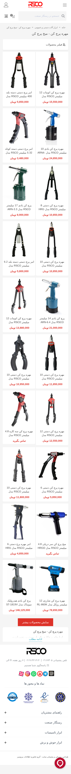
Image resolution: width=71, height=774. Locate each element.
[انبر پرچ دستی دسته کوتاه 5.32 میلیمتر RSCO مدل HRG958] (19, 126)
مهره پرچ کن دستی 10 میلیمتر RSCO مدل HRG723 (52, 378)
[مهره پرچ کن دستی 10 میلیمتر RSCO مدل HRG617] (19, 352)
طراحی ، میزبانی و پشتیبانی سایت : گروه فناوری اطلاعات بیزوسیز (42, 757)
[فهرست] (64, 4)
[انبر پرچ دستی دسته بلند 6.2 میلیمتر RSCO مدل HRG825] (19, 239)
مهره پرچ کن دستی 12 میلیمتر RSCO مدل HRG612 (52, 435)
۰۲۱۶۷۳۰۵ (47, 660)
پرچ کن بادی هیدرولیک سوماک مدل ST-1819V (19, 602)
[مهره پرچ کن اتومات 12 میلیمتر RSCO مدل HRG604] (52, 70)
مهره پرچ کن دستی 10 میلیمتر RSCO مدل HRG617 (19, 378)
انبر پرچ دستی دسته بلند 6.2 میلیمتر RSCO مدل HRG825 (19, 265)
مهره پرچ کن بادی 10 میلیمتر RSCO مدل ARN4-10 (52, 152)
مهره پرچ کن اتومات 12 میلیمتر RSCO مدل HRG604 (52, 96)
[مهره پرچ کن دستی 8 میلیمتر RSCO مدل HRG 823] (52, 183)
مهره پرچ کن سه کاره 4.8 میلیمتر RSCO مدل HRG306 (19, 435)
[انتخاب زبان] (6, 16)
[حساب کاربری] (6, 4)
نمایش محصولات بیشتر (35, 622)
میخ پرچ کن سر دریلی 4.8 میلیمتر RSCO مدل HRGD (52, 546)
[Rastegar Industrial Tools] (35, 5)
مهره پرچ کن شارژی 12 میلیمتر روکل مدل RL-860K (52, 602)
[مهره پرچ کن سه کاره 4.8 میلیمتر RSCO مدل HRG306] (19, 409)
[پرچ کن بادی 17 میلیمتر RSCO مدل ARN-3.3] (19, 183)
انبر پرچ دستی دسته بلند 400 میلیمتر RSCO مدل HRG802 (19, 96)
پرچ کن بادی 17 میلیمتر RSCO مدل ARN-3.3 (19, 207)
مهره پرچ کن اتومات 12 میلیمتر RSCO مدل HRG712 (19, 322)
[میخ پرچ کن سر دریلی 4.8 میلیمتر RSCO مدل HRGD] (52, 522)
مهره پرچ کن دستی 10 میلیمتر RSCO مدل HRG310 (19, 491)
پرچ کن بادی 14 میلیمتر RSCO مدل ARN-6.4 (52, 320)
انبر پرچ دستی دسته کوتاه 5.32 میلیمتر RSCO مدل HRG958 (19, 152)
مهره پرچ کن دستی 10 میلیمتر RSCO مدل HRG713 (52, 265)
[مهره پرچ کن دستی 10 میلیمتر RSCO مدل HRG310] (19, 465)
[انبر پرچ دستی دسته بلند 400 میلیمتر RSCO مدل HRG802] (19, 70)
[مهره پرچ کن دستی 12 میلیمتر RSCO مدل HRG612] (52, 409)
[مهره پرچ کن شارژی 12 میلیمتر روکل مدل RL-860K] (52, 578)
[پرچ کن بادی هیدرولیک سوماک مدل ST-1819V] (19, 578)
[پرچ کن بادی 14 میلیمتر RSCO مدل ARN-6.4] (52, 296)
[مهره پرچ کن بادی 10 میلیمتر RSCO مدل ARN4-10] (52, 126)
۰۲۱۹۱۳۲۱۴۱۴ (32, 660)
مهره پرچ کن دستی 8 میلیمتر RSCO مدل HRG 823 (52, 209)
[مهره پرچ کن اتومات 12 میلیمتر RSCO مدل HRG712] (19, 296)
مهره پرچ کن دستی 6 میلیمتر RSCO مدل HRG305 (52, 491)
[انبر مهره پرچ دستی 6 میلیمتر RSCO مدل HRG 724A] (19, 522)
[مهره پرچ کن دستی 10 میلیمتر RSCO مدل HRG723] (52, 352)
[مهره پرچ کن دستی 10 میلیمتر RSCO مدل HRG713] (52, 239)
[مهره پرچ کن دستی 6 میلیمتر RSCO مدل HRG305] (52, 465)
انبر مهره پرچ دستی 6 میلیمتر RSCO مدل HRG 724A (19, 548)
